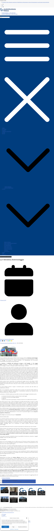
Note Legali (4, 516)
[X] (2, 341)
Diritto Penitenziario (8, 247)
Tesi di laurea (6, 251)
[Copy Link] (11, 341)
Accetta (5, 526)
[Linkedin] (4, 341)
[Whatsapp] (10, 341)
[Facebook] (1, 341)
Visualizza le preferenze (22, 526)
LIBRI (3, 253)
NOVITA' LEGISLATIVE (8, 256)
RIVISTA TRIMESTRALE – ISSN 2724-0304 (9, 14)
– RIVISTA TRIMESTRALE (8, 188)
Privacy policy (16, 529)
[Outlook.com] (8, 341)
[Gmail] (6, 341)
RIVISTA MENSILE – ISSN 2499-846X (9, 13)
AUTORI (3, 132)
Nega (13, 526)
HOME (3, 128)
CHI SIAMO (4, 129)
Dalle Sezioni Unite (8, 246)
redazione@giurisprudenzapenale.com (8, 512)
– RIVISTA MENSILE (7, 186)
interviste (6, 250)
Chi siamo (4, 514)
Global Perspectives (8, 249)
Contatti (3, 515)
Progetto (4, 130)
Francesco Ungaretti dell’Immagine (7, 339)
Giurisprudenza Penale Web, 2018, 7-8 (8, 343)
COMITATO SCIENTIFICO (6, 131)
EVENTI (3, 252)
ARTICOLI (2, 256)
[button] (26, 518)
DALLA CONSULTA (7, 244)
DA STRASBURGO (7, 245)
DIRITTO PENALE (7, 242)
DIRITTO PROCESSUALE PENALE (10, 243)
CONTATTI (4, 254)
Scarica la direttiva (6, 478)
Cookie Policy (12, 529)
